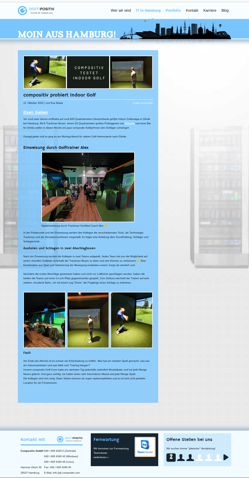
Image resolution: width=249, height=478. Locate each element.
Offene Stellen (189, 440)
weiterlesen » (101, 457)
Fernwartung (106, 440)
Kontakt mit (33, 440)
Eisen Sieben (35, 112)
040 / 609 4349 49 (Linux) (59, 461)
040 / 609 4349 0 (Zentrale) (60, 450)
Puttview (130, 123)
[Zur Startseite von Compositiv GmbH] (36, 10)
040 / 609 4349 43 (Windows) (61, 456)
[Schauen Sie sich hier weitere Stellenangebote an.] (225, 457)
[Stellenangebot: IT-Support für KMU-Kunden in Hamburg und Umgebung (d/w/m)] (190, 457)
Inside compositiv (143, 102)
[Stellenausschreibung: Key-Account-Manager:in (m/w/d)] (181, 457)
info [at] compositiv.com (66, 472)
